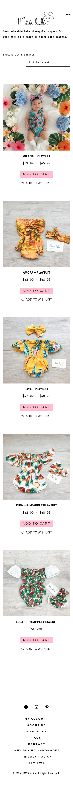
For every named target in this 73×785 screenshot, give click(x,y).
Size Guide (36, 731)
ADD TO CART (36, 174)
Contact (36, 744)
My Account (36, 718)
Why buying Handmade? (37, 750)
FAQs (36, 737)
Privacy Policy (36, 756)
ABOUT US (36, 725)
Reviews (36, 763)
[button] (36, 183)
